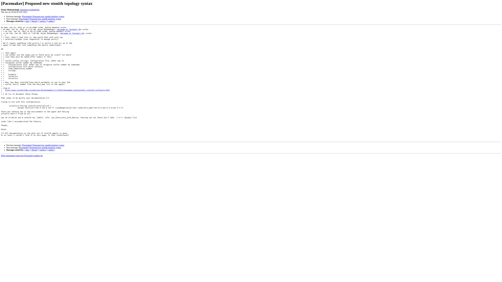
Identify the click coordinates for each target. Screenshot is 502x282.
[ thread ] (34, 21)
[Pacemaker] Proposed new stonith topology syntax (43, 16)
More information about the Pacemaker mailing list (22, 156)
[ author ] (51, 21)
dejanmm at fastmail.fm (29, 10)
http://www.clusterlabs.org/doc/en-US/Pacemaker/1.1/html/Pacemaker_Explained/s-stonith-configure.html (57, 90)
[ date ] (27, 21)
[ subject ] (43, 21)
